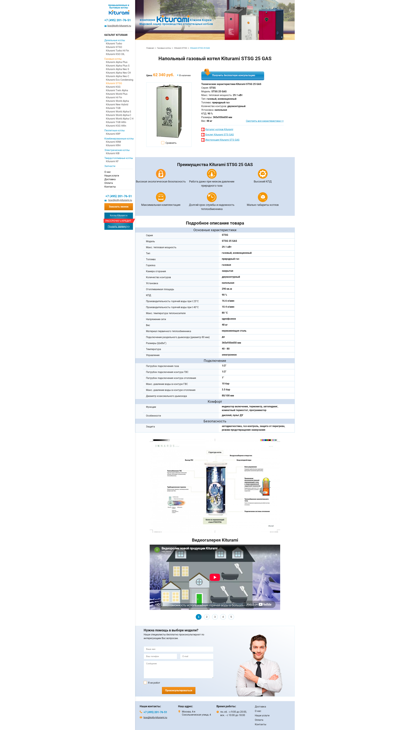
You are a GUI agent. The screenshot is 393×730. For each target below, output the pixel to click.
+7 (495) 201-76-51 (117, 20)
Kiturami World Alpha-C (118, 115)
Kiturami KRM (113, 141)
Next (276, 582)
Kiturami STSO (114, 47)
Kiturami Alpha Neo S (117, 69)
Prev (153, 582)
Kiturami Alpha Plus (116, 62)
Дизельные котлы (114, 40)
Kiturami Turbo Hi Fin (117, 50)
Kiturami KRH (113, 145)
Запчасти (109, 166)
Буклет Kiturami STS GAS (219, 134)
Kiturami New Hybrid (117, 104)
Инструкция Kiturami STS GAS (222, 139)
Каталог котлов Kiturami (219, 129)
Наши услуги (111, 175)
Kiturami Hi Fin (114, 97)
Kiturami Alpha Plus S (118, 65)
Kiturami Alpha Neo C (117, 76)
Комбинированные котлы (118, 138)
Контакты (110, 186)
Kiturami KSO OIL (115, 54)
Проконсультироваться (178, 690)
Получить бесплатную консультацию (233, 75)
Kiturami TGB (113, 108)
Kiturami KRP (113, 133)
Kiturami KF (112, 161)
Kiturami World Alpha (117, 101)
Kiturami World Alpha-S (118, 111)
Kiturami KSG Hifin (116, 125)
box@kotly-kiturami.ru (119, 25)
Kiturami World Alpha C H (119, 118)
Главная (150, 48)
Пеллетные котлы (114, 130)
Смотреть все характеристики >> (265, 120)
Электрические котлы (117, 150)
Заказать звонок (118, 206)
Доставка (110, 179)
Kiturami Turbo (114, 43)
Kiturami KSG (113, 86)
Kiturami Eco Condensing (119, 79)
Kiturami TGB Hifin (116, 122)
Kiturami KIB (112, 153)
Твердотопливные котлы (118, 158)
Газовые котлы (164, 48)
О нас (107, 171)
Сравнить (171, 142)
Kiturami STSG (180, 48)
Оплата (108, 183)
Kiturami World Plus (116, 93)
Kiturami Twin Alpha (117, 90)
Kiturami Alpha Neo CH (118, 72)
